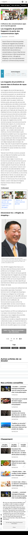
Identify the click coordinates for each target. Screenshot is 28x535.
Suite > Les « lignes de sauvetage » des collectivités (14, 331)
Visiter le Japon (5, 5)
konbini (22, 348)
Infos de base (16, 5)
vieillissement (5, 348)
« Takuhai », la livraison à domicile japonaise (20, 202)
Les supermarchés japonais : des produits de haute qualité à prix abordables (7, 203)
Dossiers (23, 5)
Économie (5, 36)
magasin (15, 348)
